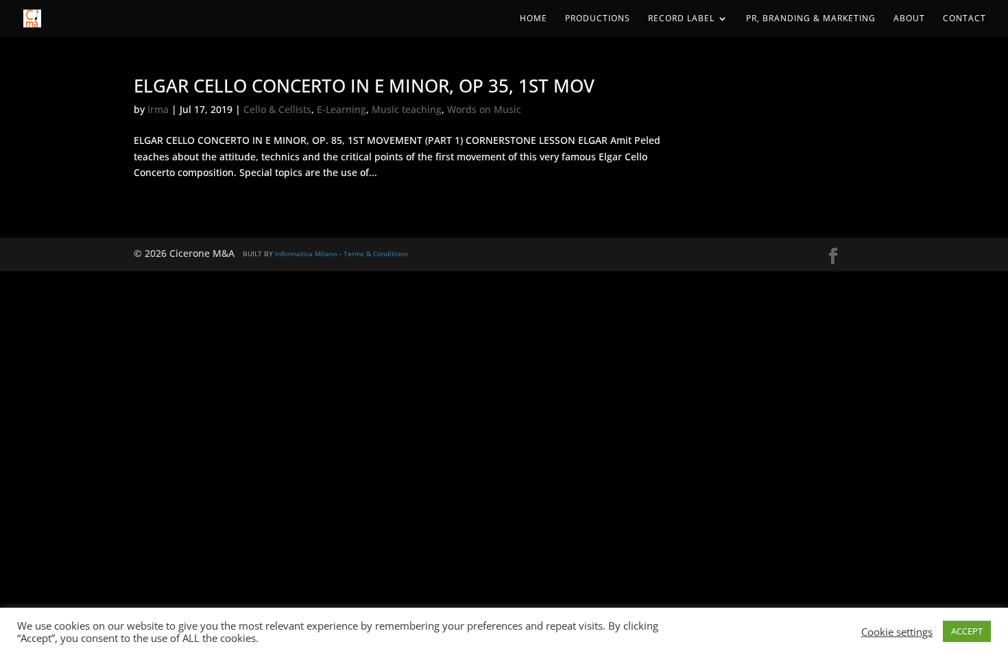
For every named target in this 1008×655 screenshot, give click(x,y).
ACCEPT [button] (967, 631)
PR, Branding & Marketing (811, 19)
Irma (158, 109)
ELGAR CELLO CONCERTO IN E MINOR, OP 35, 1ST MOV (364, 85)
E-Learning (341, 109)
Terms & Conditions (376, 253)
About (909, 19)
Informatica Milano (306, 253)
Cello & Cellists (277, 109)
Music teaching (407, 109)
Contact (964, 19)
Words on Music (484, 109)
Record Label (681, 19)
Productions (597, 19)
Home (533, 19)
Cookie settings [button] (897, 632)
